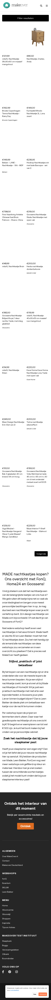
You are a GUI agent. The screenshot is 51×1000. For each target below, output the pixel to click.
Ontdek (25, 826)
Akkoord (43, 994)
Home (5, 905)
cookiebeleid (14, 990)
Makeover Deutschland (12, 865)
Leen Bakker (7, 892)
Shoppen (6, 918)
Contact (5, 861)
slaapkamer (20, 749)
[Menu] (47, 5)
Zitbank (5, 954)
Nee (34, 994)
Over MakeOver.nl (10, 856)
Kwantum (6, 883)
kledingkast (14, 602)
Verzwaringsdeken (10, 950)
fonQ (4, 879)
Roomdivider (8, 958)
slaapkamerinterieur (13, 779)
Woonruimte (7, 910)
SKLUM (5, 887)
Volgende (41, 553)
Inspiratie (6, 923)
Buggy (5, 945)
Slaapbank (7, 941)
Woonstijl (6, 914)
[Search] (41, 5)
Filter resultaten (25, 18)
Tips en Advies (8, 927)
